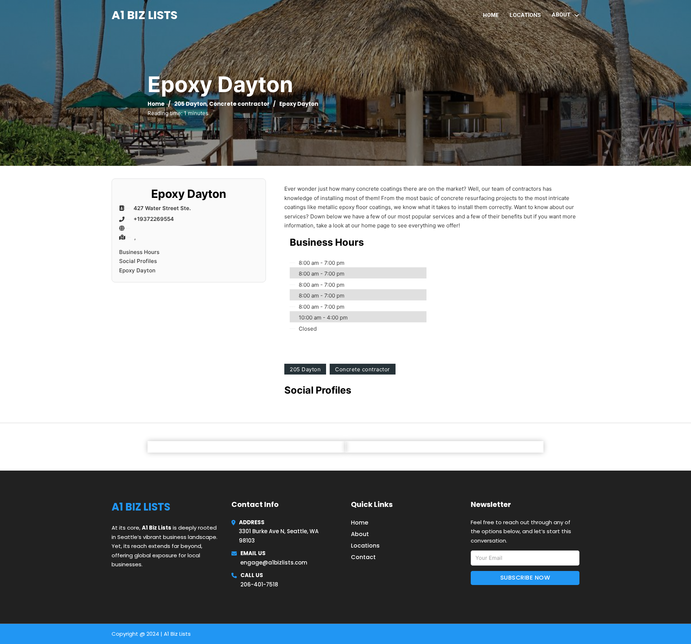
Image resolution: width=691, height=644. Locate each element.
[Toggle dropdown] (576, 15)
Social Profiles (138, 261)
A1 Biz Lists (144, 15)
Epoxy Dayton (137, 270)
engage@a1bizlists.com (273, 562)
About (360, 534)
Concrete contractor (239, 104)
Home (491, 15)
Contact (363, 557)
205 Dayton (190, 104)
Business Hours (139, 252)
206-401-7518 (259, 584)
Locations (525, 15)
